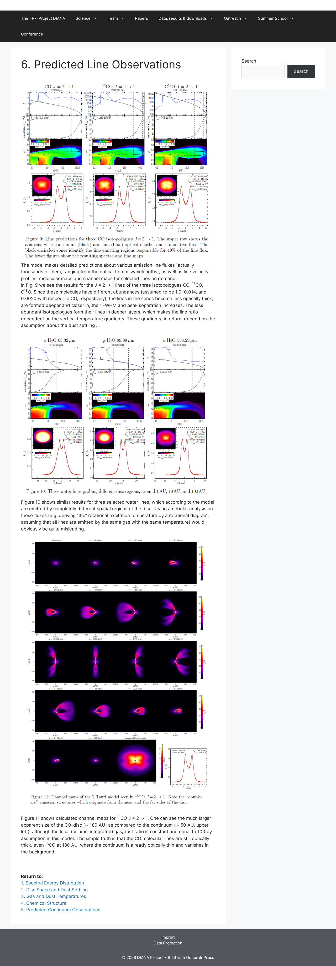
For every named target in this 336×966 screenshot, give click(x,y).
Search (249, 61)
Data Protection (168, 942)
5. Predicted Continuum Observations (60, 909)
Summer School (273, 18)
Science (83, 18)
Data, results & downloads (183, 18)
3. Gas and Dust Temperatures (53, 896)
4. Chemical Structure (43, 903)
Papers (141, 18)
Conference (32, 34)
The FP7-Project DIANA (43, 18)
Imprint (168, 937)
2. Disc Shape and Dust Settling (54, 889)
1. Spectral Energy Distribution (52, 883)
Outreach (232, 18)
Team (113, 18)
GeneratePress (200, 957)
